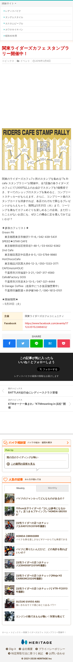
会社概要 (27, 648)
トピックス (8, 61)
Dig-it (12, 648)
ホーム (5, 632)
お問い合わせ (57, 653)
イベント (25, 61)
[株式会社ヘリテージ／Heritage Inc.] (36, 642)
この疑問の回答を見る (23, 463)
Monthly (52, 488)
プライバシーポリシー (52, 648)
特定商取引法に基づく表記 (27, 653)
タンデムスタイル (14, 17)
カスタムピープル (14, 23)
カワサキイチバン (14, 29)
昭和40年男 (11, 35)
